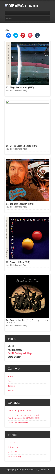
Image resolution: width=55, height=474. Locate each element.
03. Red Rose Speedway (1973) (19, 203)
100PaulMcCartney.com (18, 422)
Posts (10, 381)
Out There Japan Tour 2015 (19, 410)
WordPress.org (14, 456)
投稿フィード (13, 447)
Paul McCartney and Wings (17, 90)
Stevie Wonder (14, 357)
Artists (10, 376)
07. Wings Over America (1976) (20, 87)
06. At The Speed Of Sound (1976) (21, 145)
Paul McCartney (15, 350)
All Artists (12, 346)
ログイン (11, 442)
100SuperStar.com (25, 469)
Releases (11, 386)
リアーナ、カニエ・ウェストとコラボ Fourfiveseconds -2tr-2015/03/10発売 (24, 416)
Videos (11, 390)
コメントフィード (15, 452)
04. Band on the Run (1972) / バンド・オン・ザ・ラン (27, 321)
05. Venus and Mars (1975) (18, 262)
